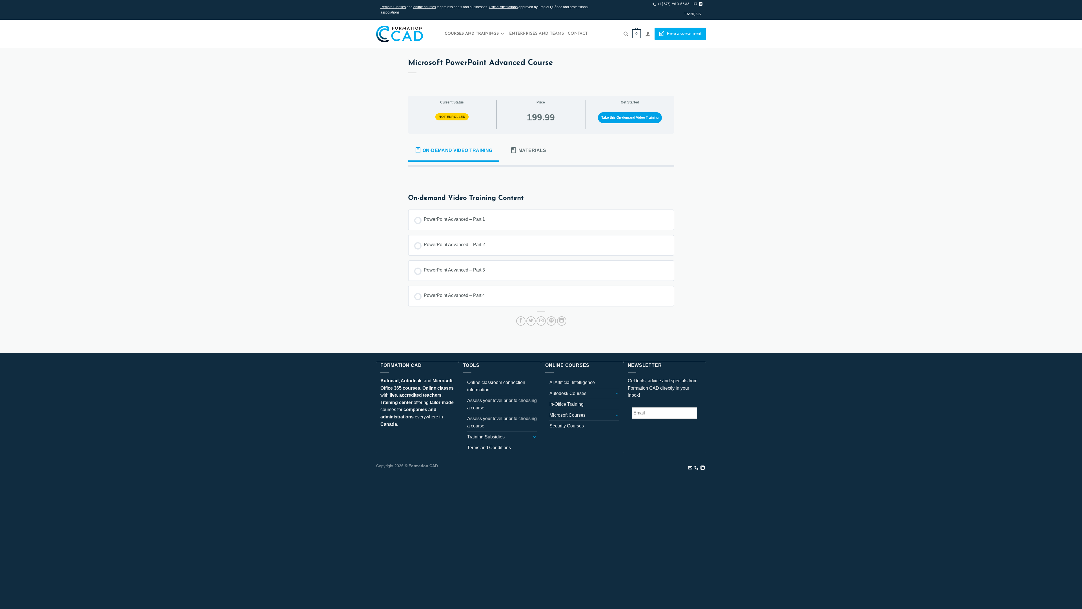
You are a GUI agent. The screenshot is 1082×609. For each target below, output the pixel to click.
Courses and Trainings (472, 34)
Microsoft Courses (567, 415)
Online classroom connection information (496, 386)
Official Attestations (503, 7)
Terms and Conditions (489, 447)
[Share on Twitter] (531, 321)
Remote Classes (393, 7)
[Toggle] (534, 436)
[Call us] (696, 468)
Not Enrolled (452, 116)
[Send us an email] (695, 4)
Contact (577, 34)
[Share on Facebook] (521, 321)
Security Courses (566, 425)
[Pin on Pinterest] (551, 321)
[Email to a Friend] (541, 321)
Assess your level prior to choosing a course (502, 404)
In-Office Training (566, 404)
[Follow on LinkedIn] (700, 4)
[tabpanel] (541, 176)
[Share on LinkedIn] (561, 321)
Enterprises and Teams (536, 34)
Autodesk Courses (567, 393)
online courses (424, 7)
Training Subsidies (486, 436)
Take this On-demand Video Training (629, 118)
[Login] (648, 34)
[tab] (454, 150)
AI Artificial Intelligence (572, 382)
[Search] (626, 33)
